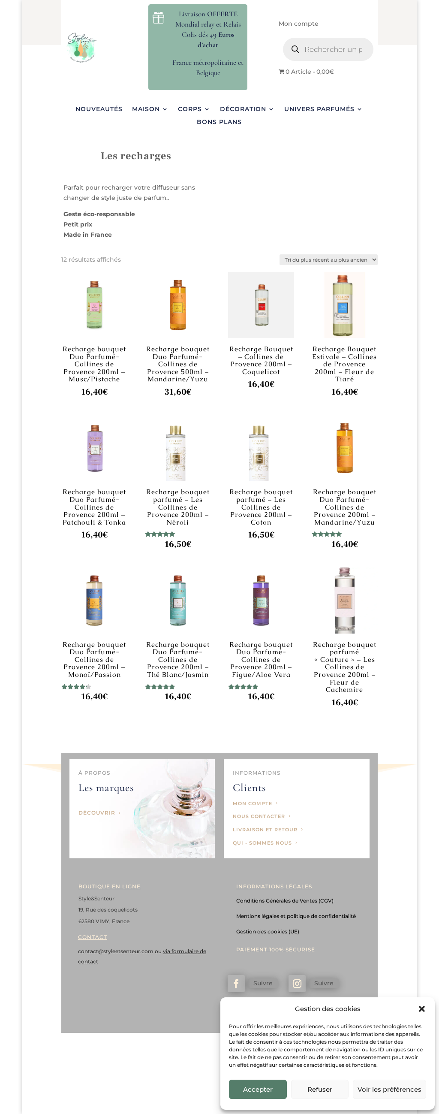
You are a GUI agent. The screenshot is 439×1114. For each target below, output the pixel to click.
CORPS (190, 109)
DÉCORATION (243, 109)
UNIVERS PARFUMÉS (319, 109)
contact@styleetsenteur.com (116, 951)
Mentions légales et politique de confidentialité (296, 916)
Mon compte (299, 24)
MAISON (146, 109)
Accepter (258, 1089)
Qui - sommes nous (262, 843)
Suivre (263, 983)
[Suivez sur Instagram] (297, 983)
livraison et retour (265, 830)
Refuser (319, 1089)
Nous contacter (259, 816)
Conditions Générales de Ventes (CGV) (285, 900)
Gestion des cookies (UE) (267, 931)
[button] (422, 1009)
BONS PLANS (219, 122)
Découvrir (96, 812)
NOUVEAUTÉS (99, 109)
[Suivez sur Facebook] (236, 983)
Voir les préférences (389, 1089)
